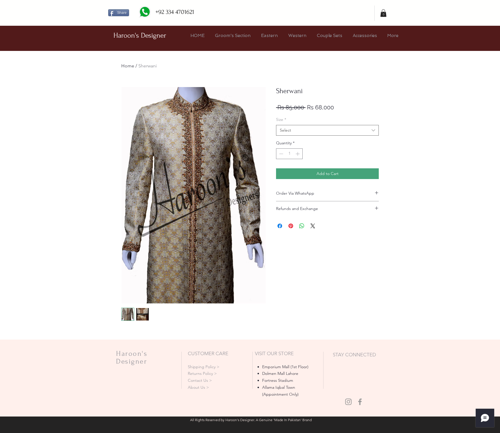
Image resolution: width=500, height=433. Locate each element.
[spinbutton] (289, 154)
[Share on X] (312, 225)
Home (127, 66)
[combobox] (327, 130)
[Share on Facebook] (279, 225)
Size (281, 119)
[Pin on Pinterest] (290, 225)
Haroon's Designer (139, 35)
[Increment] (298, 154)
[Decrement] (280, 154)
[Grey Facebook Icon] (360, 401)
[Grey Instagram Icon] (348, 401)
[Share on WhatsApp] (301, 225)
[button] (383, 13)
